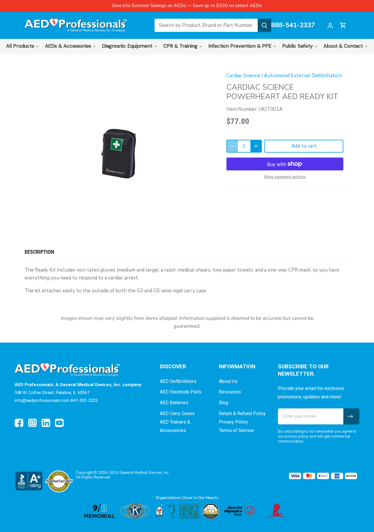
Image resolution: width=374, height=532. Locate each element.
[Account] (330, 25)
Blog (223, 402)
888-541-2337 (293, 25)
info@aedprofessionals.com (42, 400)
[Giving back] (187, 511)
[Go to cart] (343, 25)
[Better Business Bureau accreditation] (29, 481)
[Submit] (264, 25)
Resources (230, 392)
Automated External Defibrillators (303, 75)
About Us (228, 381)
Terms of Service (236, 430)
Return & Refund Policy (242, 413)
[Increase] (256, 146)
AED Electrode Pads (180, 392)
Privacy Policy (233, 422)
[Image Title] (19, 423)
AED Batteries (174, 402)
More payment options (285, 177)
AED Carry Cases (177, 413)
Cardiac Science (243, 75)
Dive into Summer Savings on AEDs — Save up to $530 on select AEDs (187, 5)
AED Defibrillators (178, 381)
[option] (119, 153)
